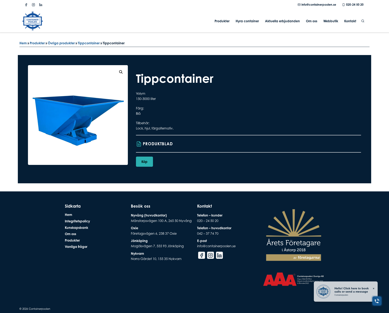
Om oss (311, 21)
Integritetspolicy (77, 221)
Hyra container (247, 21)
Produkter (222, 21)
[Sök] (363, 21)
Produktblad (158, 143)
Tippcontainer (89, 43)
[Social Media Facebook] (26, 4)
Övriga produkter (61, 43)
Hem (23, 43)
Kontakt (350, 21)
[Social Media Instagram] (33, 4)
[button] (121, 72)
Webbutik (330, 21)
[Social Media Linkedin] (40, 4)
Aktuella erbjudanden (282, 21)
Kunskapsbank (76, 228)
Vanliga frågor (76, 247)
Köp (144, 162)
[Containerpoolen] (32, 28)
